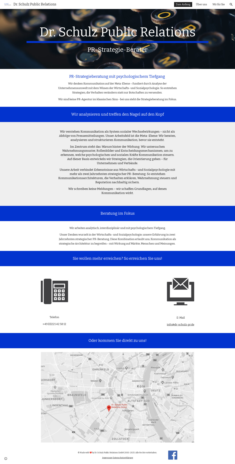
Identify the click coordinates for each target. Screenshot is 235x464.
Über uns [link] (201, 4)
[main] (117, 39)
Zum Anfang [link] (183, 4)
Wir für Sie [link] (218, 4)
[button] (231, 4)
